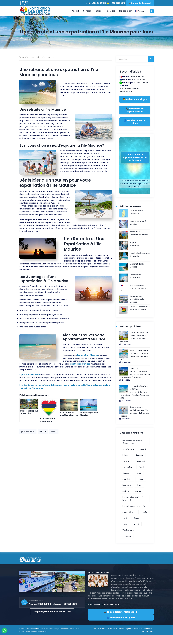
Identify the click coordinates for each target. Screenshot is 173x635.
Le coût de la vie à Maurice (138, 222)
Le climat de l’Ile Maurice (137, 265)
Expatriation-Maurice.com (43, 628)
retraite (42, 431)
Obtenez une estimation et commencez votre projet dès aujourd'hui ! (134, 183)
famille (142, 467)
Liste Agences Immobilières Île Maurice (137, 299)
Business (139, 455)
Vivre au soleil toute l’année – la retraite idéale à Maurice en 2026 (133, 355)
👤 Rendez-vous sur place (135, 122)
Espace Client (125, 11)
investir (141, 479)
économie (127, 536)
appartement (128, 449)
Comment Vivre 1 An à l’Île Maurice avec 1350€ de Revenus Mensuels (134, 337)
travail (136, 524)
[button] (52, 611)
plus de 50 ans (28, 431)
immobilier (127, 479)
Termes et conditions (143, 628)
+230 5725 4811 (118, 3)
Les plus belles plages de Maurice (140, 255)
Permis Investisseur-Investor (134, 506)
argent (143, 449)
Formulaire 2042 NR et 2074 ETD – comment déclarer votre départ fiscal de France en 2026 (134, 392)
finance (126, 473)
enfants (126, 461)
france (138, 473)
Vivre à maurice (28, 57)
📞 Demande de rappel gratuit (135, 110)
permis (138, 491)
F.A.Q (104, 628)
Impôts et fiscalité (134, 244)
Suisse (136, 518)
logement (127, 485)
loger (139, 485)
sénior (54, 431)
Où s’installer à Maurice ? (136, 212)
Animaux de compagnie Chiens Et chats (132, 441)
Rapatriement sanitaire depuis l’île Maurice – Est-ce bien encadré (134, 411)
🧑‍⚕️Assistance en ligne (135, 99)
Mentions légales (125, 628)
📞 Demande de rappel (140, 3)
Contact (111, 11)
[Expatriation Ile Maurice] (34, 11)
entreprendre (141, 461)
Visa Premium (128, 530)
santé (125, 518)
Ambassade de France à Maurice (138, 287)
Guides (99, 11)
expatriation (127, 467)
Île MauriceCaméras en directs (139, 233)
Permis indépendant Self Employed (133, 498)
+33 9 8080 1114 (137, 76)
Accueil (75, 11)
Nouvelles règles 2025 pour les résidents (140, 308)
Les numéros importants (135, 276)
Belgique (126, 455)
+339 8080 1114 (99, 3)
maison (126, 491)
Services (87, 11)
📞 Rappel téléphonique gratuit (120, 611)
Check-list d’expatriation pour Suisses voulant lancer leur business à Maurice (134, 373)
